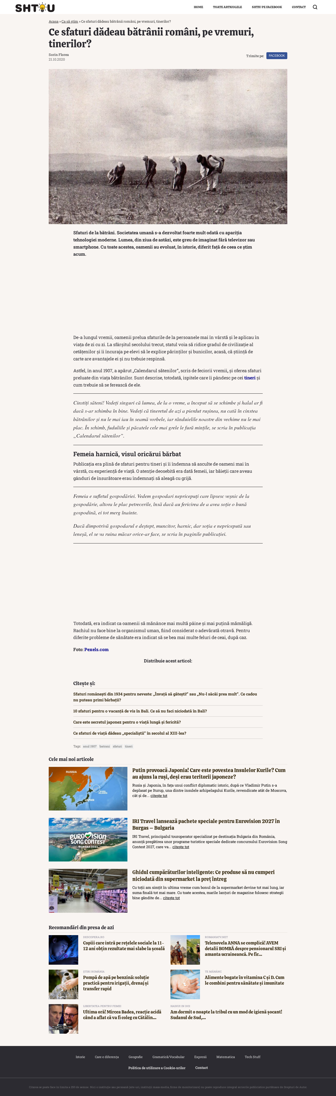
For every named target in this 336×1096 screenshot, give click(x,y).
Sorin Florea (59, 54)
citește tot (159, 795)
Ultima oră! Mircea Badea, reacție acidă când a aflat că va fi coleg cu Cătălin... (122, 1014)
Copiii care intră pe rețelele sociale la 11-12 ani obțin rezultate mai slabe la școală (124, 945)
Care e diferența (107, 1057)
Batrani (105, 746)
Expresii (200, 1057)
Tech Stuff (252, 1057)
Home (198, 7)
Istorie (80, 1057)
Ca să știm (69, 21)
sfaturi (117, 746)
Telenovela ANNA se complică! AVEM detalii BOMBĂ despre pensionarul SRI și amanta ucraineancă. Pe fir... (245, 948)
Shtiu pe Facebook (267, 7)
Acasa (54, 21)
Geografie (136, 1057)
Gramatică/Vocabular (168, 1057)
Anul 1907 (90, 746)
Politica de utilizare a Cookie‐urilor (156, 1067)
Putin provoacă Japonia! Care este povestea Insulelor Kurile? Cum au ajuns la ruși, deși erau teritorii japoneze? (209, 773)
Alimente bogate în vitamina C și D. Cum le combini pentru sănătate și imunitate (244, 980)
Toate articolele (227, 7)
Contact (299, 7)
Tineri (129, 746)
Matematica (225, 1057)
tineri (250, 378)
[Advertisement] (168, 296)
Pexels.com (96, 649)
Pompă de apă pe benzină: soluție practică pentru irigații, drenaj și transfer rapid (116, 983)
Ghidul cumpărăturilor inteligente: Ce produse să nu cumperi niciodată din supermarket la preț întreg (203, 875)
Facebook (277, 55)
